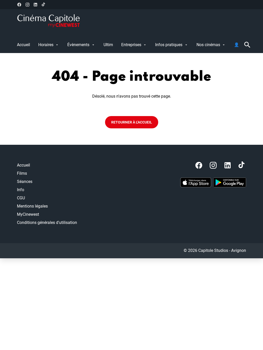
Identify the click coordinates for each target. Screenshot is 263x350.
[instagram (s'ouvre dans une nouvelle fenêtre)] (27, 4)
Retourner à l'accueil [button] (131, 122)
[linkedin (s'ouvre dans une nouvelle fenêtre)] (35, 4)
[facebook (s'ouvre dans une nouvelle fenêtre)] (19, 4)
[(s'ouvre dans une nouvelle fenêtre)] (195, 182)
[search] (247, 45)
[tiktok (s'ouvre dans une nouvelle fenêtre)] (43, 4)
